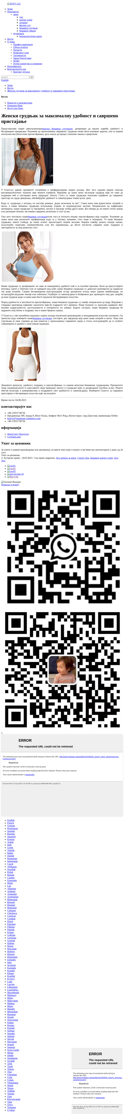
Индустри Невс (15, 108)
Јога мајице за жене (66, 458)
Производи (13, 11)
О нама (11, 41)
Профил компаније (23, 44)
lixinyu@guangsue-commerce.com (24, 418)
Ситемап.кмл (14, 437)
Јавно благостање (22, 58)
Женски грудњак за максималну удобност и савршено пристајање (41, 91)
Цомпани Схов (21, 52)
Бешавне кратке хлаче (101, 458)
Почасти (17, 50)
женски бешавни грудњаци (57, 128)
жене (15, 14)
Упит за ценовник (10, 455)
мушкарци (18, 33)
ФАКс (16, 61)
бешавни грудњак (28, 28)
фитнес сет (25, 25)
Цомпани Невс (15, 105)
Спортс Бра (83, 458)
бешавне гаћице (27, 30)
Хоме (10, 9)
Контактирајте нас (16, 69)
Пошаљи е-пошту (10, 484)
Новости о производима (19, 103)
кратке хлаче (25, 20)
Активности (19, 55)
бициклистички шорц (30, 36)
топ (21, 17)
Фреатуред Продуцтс (18, 434)
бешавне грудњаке (37, 216)
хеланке (23, 22)
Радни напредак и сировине (27, 63)
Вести (10, 39)
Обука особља (20, 47)
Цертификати (14, 66)
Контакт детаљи (21, 72)
